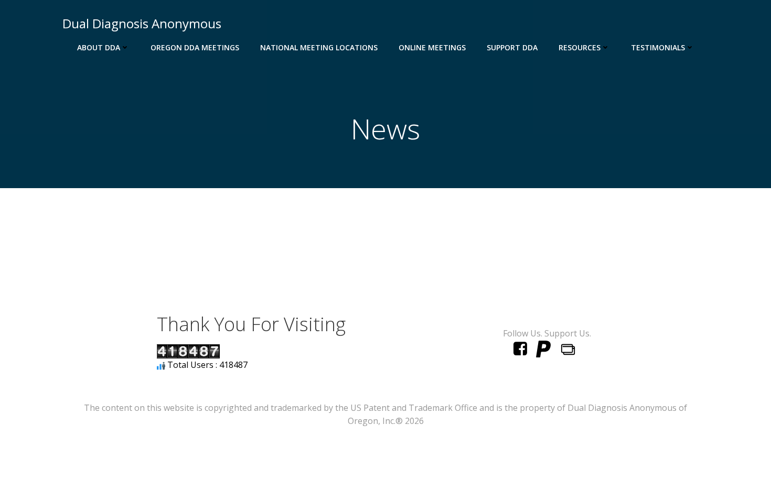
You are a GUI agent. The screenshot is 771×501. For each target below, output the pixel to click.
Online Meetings (432, 47)
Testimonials (658, 47)
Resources (580, 47)
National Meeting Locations (319, 47)
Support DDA (512, 47)
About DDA (98, 47)
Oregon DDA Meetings (195, 47)
